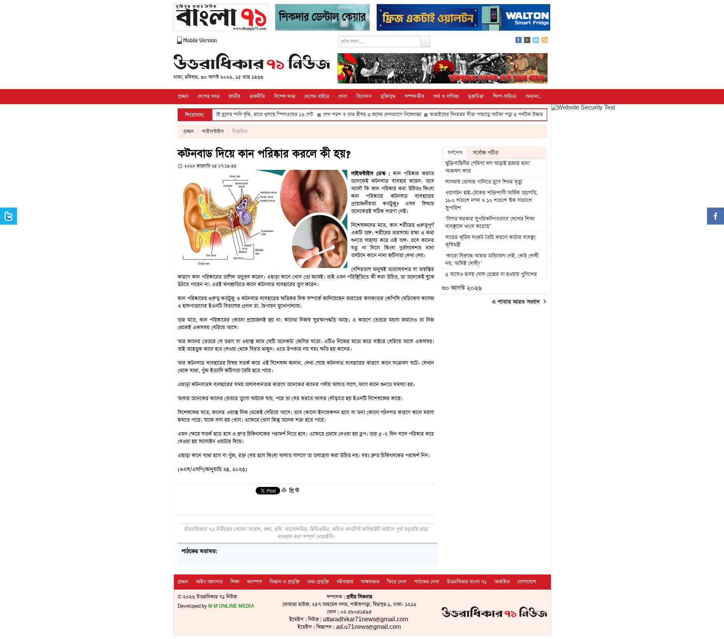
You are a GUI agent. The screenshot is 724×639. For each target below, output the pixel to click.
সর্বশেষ (455, 153)
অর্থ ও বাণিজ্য (446, 96)
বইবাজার (345, 581)
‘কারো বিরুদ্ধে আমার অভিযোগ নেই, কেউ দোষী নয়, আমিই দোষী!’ (491, 259)
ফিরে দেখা (396, 581)
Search (425, 41)
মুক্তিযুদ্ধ (388, 96)
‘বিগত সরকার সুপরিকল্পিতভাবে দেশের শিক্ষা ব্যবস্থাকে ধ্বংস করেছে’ (490, 222)
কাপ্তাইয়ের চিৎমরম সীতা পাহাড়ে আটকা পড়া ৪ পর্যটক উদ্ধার (465, 114)
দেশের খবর (208, 96)
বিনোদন (363, 96)
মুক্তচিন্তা (476, 96)
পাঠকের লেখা (426, 581)
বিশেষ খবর (284, 96)
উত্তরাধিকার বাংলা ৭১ (467, 581)
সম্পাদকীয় (414, 96)
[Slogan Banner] (442, 69)
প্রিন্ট (293, 490)
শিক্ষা (234, 581)
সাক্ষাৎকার (370, 581)
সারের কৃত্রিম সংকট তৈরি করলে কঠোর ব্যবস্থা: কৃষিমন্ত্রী (491, 241)
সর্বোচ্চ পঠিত (485, 153)
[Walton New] (463, 18)
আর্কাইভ (502, 581)
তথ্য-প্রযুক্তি (318, 581)
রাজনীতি (257, 96)
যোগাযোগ (526, 581)
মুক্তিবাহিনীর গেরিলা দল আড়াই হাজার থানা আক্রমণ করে (487, 167)
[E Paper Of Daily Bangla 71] (221, 18)
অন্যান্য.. (534, 96)
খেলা (342, 96)
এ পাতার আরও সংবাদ (517, 302)
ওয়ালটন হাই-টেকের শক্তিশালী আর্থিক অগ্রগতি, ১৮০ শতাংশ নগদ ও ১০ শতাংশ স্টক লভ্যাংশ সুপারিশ (491, 200)
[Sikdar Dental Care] (322, 18)
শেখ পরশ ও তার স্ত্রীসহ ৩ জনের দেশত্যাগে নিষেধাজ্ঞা (351, 114)
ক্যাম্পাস (254, 581)
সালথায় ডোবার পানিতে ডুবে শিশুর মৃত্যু (483, 182)
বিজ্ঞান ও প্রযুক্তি (285, 581)
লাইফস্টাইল (213, 131)
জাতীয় (235, 96)
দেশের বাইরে (316, 96)
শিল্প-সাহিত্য (505, 96)
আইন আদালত (209, 581)
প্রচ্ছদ (183, 96)
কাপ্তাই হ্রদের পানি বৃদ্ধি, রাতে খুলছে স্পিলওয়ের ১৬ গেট (241, 114)
